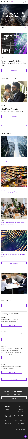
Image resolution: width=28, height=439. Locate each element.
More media (14, 379)
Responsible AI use (8, 430)
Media (20, 406)
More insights (14, 263)
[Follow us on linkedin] (6, 415)
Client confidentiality (20, 420)
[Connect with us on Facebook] (14, 415)
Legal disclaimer (7, 426)
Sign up (14, 398)
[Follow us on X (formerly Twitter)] (10, 415)
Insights (7, 406)
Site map (7, 420)
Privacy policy (7, 423)
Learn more (14, 116)
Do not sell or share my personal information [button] (20, 430)
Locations (7, 411)
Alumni (7, 409)
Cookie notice (20, 423)
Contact (20, 411)
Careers (20, 409)
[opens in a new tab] (18, 415)
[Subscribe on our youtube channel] (22, 415)
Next (26, 125)
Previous (2, 125)
